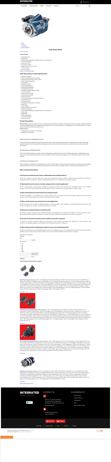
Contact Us (56, 5)
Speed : (43, 286)
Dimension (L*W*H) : (79, 286)
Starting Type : (74, 282)
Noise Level (23, 118)
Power (22, 105)
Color (22, 92)
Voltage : (60, 289)
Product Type (24, 78)
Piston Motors (23, 279)
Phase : (82, 287)
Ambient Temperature (26, 107)
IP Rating (23, 82)
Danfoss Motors (77, 395)
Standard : (36, 319)
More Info (48, 5)
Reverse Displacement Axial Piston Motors (29, 341)
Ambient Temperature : (34, 279)
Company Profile (34, 5)
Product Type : (59, 286)
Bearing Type (24, 87)
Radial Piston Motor (24, 371)
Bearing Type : (68, 287)
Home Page (24, 5)
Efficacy (23, 112)
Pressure (23, 116)
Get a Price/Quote (24, 51)
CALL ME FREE (30, 383)
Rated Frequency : (35, 289)
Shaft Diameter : (36, 282)
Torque (22, 96)
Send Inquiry (31, 71)
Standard (23, 84)
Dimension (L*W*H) (25, 79)
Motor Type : (27, 287)
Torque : (80, 284)
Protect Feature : (35, 315)
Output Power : (53, 284)
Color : (42, 284)
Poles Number (24, 90)
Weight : (45, 281)
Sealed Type (24, 109)
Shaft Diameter (24, 99)
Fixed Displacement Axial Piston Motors (29, 309)
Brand (41, 5)
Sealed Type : (50, 279)
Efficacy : (26, 281)
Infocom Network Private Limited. (24, 431)
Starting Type (24, 101)
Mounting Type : (57, 282)
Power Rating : (52, 287)
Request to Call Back (24, 71)
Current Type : (60, 281)
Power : (26, 345)
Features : (73, 279)
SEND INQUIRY (23, 383)
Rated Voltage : (48, 319)
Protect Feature (24, 98)
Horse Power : (67, 284)
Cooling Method (24, 88)
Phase (22, 104)
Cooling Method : (30, 284)
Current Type (24, 115)
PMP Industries (77, 400)
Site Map (74, 425)
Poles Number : (49, 289)
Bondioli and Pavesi (78, 397)
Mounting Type (24, 102)
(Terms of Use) (31, 430)
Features (23, 110)
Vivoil (75, 402)
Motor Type (24, 81)
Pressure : (29, 312)
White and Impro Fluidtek (79, 405)
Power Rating (24, 85)
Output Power (24, 93)
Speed (22, 76)
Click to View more (25, 67)
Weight (23, 113)
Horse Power (24, 95)
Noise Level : (73, 281)
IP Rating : (40, 287)
